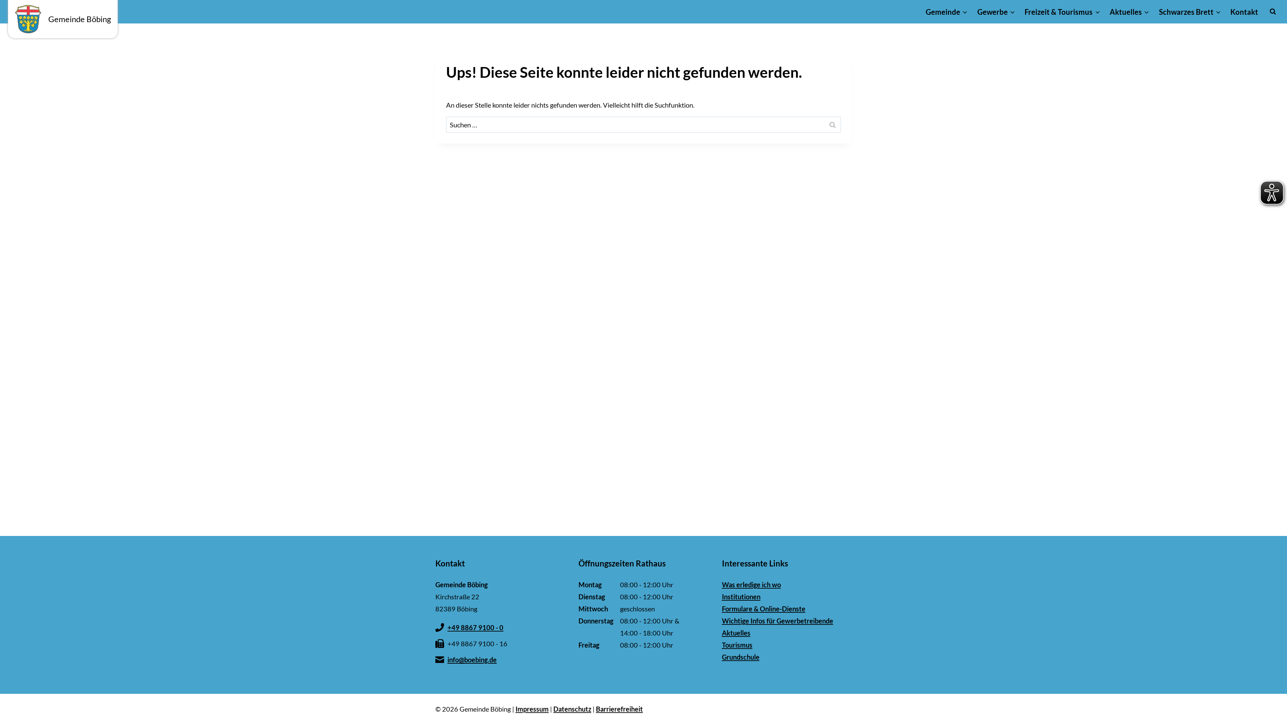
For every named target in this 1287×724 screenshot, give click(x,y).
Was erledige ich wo (751, 585)
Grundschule (740, 657)
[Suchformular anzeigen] (1273, 11)
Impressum (532, 709)
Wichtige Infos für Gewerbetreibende (777, 621)
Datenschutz (572, 709)
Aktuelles (736, 633)
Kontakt (1244, 11)
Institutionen (741, 597)
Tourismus (737, 645)
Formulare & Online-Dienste (763, 609)
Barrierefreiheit (619, 709)
